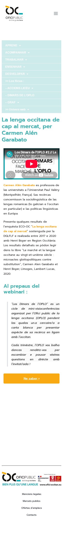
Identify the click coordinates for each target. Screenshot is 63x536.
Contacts (31, 515)
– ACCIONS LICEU (17, 88)
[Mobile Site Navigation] (56, 13)
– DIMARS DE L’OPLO (19, 95)
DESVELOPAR (15, 73)
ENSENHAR (13, 66)
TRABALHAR (14, 59)
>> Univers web (15, 109)
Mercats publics (31, 501)
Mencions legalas (31, 494)
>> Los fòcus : (14, 81)
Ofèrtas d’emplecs (31, 508)
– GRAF (10, 102)
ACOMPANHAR (15, 52)
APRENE (11, 45)
